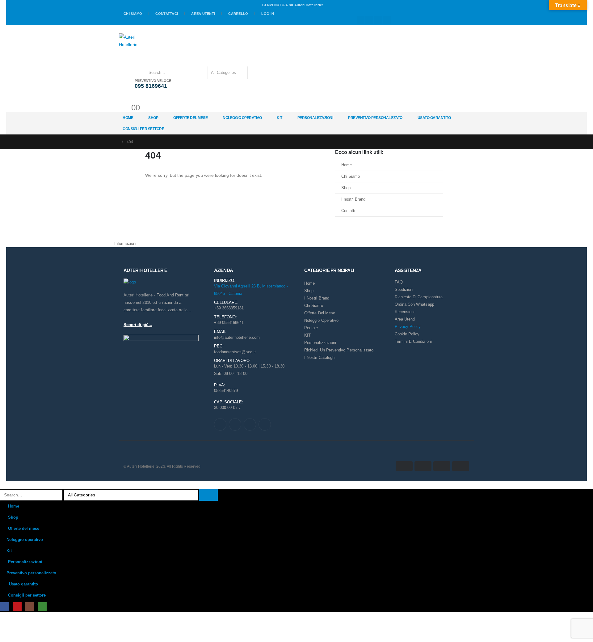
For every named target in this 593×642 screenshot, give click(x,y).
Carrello (238, 13)
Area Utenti (203, 13)
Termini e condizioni (413, 341)
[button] (3, 485)
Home (128, 118)
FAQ (399, 282)
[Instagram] (378, 20)
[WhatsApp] (387, 20)
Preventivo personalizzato (375, 118)
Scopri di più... (138, 324)
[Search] (256, 72)
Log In (267, 13)
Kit (279, 118)
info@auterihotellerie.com (237, 337)
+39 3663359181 (229, 308)
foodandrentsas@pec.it (235, 352)
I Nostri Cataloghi (319, 357)
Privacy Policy (408, 326)
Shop (153, 118)
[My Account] (125, 99)
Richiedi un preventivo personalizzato (338, 350)
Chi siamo (133, 13)
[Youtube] (369, 20)
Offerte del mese (190, 118)
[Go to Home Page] (116, 142)
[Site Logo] (129, 40)
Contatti (348, 211)
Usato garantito (434, 118)
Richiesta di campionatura (419, 297)
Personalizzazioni (315, 118)
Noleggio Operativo (321, 320)
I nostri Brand (353, 199)
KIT (307, 335)
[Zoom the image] (130, 282)
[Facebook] (361, 20)
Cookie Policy (407, 334)
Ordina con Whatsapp (414, 304)
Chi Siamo (350, 176)
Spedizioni (404, 289)
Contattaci (166, 13)
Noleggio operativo (242, 118)
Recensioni (405, 311)
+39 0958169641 (229, 322)
